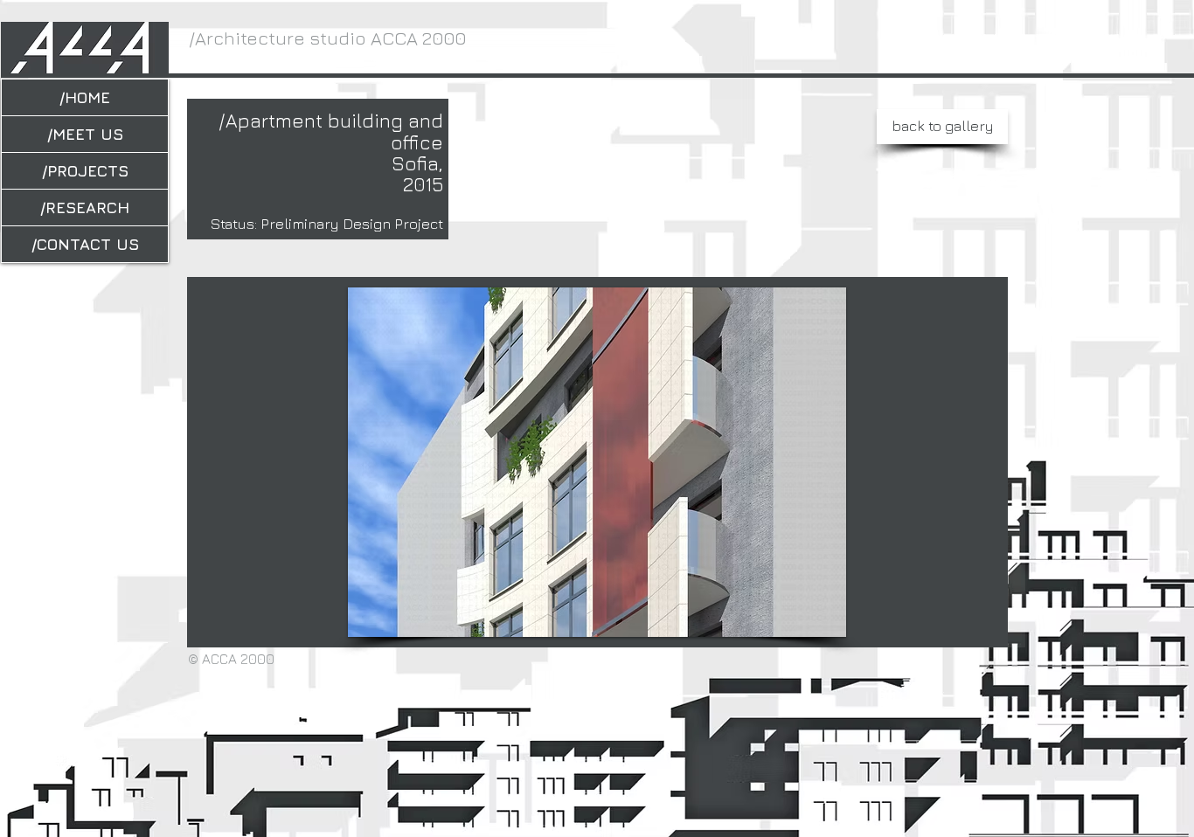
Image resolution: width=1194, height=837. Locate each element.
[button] (577, 462)
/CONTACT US (85, 244)
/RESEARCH (84, 207)
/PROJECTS (85, 171)
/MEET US (85, 134)
